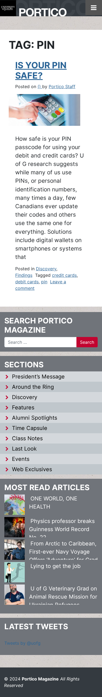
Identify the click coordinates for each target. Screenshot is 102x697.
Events (20, 459)
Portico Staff (62, 86)
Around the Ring (33, 387)
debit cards (27, 281)
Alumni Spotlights (34, 418)
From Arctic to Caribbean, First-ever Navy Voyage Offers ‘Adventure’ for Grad (63, 551)
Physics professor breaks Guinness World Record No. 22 (62, 529)
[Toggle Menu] (93, 7)
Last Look (24, 448)
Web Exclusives (32, 469)
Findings (23, 275)
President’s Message (38, 376)
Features (23, 407)
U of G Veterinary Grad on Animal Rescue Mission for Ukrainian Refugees (63, 596)
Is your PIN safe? (41, 70)
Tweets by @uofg (22, 643)
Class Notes (27, 438)
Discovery (46, 268)
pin (44, 281)
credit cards (64, 275)
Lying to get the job (55, 566)
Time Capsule (29, 428)
